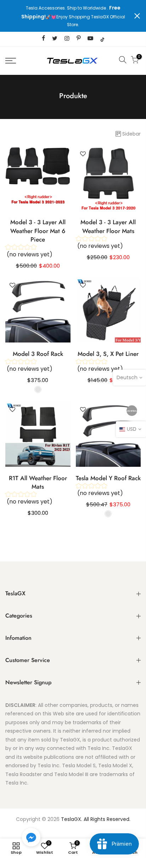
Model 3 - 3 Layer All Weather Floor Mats (108, 226)
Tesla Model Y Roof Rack (108, 478)
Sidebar (131, 133)
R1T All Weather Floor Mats (38, 482)
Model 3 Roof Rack (38, 354)
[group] (38, 252)
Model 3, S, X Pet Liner (108, 354)
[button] (31, 838)
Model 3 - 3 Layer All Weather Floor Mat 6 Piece (38, 231)
